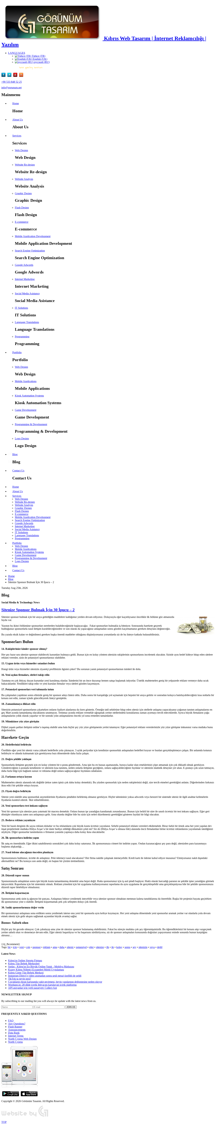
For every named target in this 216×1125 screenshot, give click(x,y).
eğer (91, 947)
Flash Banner (15, 1026)
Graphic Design (23, 193)
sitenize (100, 947)
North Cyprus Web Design (22, 1038)
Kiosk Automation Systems (29, 395)
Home (11, 576)
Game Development (25, 410)
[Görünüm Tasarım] (25, 1116)
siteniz (70, 947)
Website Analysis (24, 179)
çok (28, 947)
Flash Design (22, 207)
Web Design (21, 150)
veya (152, 947)
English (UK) (39, 59)
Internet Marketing (25, 279)
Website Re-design (25, 164)
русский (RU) (41, 62)
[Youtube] (16, 76)
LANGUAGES (16, 52)
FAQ (11, 1020)
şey (134, 947)
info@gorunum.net (11, 87)
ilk (107, 947)
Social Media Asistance (27, 293)
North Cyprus (15, 1041)
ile (112, 947)
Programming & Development (31, 424)
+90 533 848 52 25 (11, 81)
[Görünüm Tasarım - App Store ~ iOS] (29, 1095)
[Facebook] (4, 76)
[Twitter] (10, 76)
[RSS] (21, 76)
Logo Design (22, 438)
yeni (21, 947)
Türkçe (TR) (38, 56)
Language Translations (27, 322)
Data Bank (14, 1032)
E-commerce (21, 221)
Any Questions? (16, 1023)
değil (159, 947)
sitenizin (143, 947)
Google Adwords (24, 265)
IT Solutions (21, 307)
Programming (22, 336)
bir (9, 947)
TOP (4, 1122)
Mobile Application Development (32, 236)
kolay (119, 947)
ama (55, 947)
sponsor (36, 947)
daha (61, 947)
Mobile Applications (25, 381)
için (15, 947)
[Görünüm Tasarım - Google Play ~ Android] (10, 1095)
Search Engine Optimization (30, 250)
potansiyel (81, 947)
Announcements (16, 1029)
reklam (46, 947)
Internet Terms (15, 1035)
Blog (10, 579)
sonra (127, 947)
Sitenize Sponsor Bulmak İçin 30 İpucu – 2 (38, 610)
